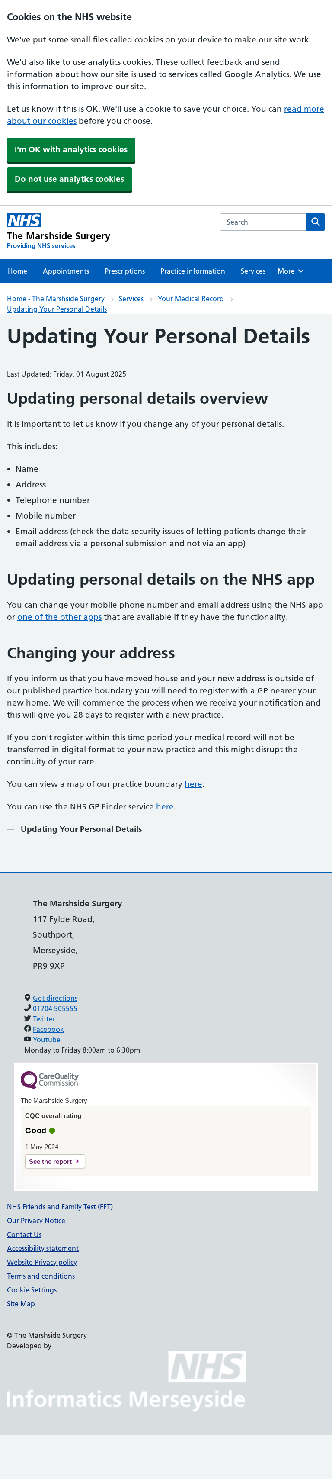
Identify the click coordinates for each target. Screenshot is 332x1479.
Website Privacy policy (42, 1262)
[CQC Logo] (50, 1087)
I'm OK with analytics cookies (71, 150)
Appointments (66, 271)
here (193, 784)
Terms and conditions (41, 1276)
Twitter (44, 1019)
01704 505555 (55, 1008)
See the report (50, 1161)
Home (17, 271)
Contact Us (24, 1234)
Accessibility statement (43, 1248)
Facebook (48, 1029)
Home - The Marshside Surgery (56, 298)
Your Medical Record (191, 298)
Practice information (192, 271)
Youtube (47, 1039)
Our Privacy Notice (36, 1220)
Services (253, 271)
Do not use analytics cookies (69, 179)
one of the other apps (59, 617)
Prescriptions (125, 271)
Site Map (21, 1303)
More (290, 271)
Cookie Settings (32, 1290)
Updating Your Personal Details (57, 309)
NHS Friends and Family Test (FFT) (60, 1206)
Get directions (55, 998)
